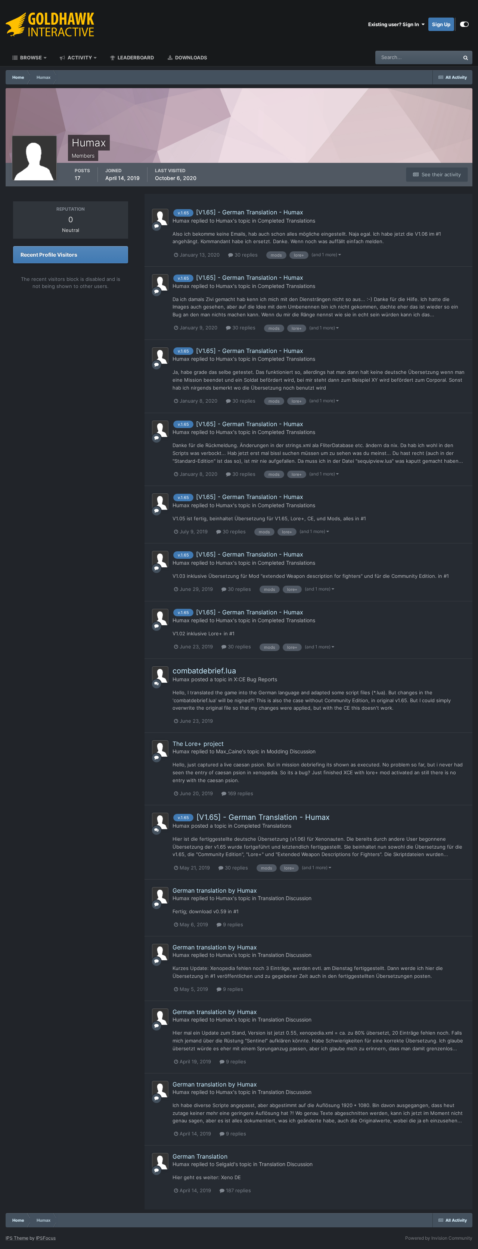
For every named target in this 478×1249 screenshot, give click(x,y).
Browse (30, 58)
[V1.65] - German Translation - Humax (249, 212)
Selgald (225, 1164)
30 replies (245, 255)
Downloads (190, 58)
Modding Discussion (291, 751)
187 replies (237, 1190)
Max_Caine (229, 751)
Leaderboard (135, 58)
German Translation (200, 1156)
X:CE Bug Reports (255, 679)
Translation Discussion (284, 898)
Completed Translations (286, 220)
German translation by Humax (215, 890)
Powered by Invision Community (438, 1238)
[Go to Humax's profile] (160, 217)
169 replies (239, 793)
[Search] (465, 57)
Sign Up (441, 24)
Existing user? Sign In (394, 24)
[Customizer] (464, 24)
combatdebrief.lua (204, 670)
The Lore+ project (198, 743)
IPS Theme (17, 1238)
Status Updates (433, 57)
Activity (79, 58)
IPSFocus (46, 1238)
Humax (181, 220)
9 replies (232, 924)
